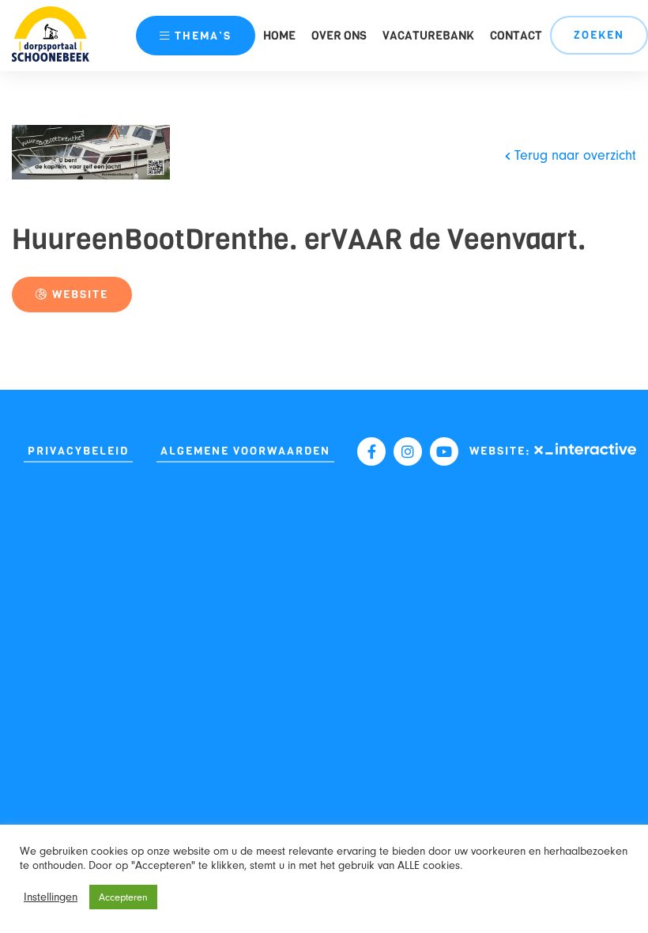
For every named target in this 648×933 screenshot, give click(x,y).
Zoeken (599, 35)
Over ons (339, 35)
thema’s (203, 35)
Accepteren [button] (123, 897)
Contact (516, 35)
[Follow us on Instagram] (408, 451)
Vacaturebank (428, 35)
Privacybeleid (78, 451)
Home (279, 35)
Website (78, 294)
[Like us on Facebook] (371, 451)
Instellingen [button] (50, 897)
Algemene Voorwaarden (245, 451)
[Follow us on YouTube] (444, 451)
